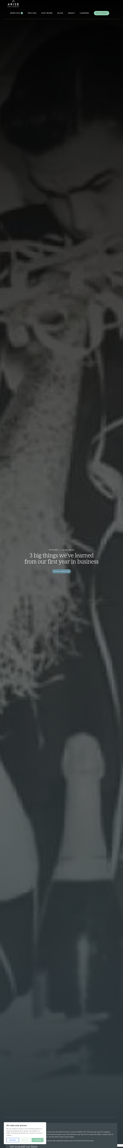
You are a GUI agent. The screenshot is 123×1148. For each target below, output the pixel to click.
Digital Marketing (61, 571)
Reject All (25, 1140)
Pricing (32, 13)
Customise (12, 1140)
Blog (60, 13)
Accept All (37, 1140)
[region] (25, 1133)
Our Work (47, 13)
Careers (84, 13)
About (71, 13)
